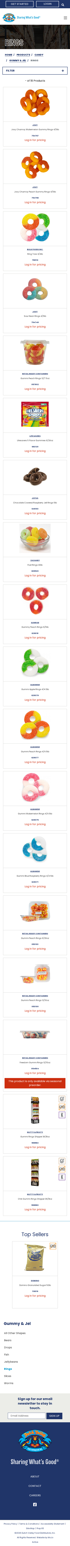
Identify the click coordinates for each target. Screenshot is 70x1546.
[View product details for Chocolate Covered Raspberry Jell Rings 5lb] (35, 477)
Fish (6, 1354)
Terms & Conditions (29, 1523)
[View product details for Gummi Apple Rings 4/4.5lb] (35, 664)
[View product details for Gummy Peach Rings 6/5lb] (35, 602)
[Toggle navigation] (65, 17)
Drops (8, 1347)
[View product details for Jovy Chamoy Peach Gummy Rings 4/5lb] (35, 166)
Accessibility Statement (52, 1523)
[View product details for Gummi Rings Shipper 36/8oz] (35, 1111)
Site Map (30, 1528)
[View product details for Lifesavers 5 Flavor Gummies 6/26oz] (35, 415)
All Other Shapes (15, 1333)
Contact (34, 1486)
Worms (8, 1383)
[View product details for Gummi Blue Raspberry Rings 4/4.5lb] (35, 850)
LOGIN (47, 4)
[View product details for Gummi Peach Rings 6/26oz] (35, 913)
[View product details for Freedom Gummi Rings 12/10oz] (35, 1037)
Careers (35, 1495)
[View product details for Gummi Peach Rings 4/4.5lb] (35, 726)
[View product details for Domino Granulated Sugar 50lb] (35, 1258)
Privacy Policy (10, 1523)
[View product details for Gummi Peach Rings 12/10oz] (35, 975)
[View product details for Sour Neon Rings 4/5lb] (35, 291)
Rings (8, 1369)
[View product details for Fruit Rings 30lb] (35, 539)
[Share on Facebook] (35, 1505)
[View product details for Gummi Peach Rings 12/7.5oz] (35, 353)
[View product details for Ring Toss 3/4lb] (35, 228)
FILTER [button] (10, 70)
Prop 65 (40, 1528)
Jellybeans (11, 1362)
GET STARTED (19, 4)
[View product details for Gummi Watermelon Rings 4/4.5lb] (35, 788)
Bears (7, 1340)
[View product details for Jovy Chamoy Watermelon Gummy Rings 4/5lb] (35, 104)
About (34, 1476)
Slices (7, 1376)
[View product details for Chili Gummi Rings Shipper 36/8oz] (35, 1173)
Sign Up (54, 1416)
